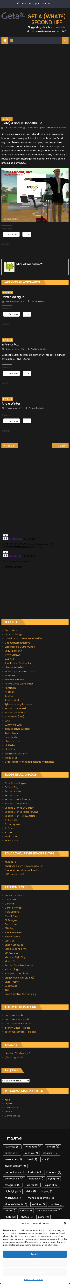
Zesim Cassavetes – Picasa (20, 1031)
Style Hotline (12, 981)
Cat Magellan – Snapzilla (18, 1023)
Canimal (9, 903)
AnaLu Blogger (38, 349)
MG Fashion (11, 953)
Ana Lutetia (11, 630)
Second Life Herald (15, 708)
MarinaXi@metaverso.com (20, 671)
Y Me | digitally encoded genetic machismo (29, 761)
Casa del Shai (12, 912)
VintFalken (10, 745)
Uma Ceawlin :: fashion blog (20, 994)
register (9, 1103)
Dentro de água (13, 297)
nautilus (56, 1204)
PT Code (9, 692)
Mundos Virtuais (16, 1204)
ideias (31, 1191)
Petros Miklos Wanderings (19, 683)
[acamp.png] (35, 195)
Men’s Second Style (16, 948)
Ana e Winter (11, 403)
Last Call (9, 940)
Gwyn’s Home (12, 655)
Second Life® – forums (17, 799)
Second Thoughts (15, 712)
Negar (35, 1263)
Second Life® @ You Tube (19, 807)
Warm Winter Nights (16, 753)
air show (31, 1153)
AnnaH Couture (13, 895)
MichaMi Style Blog (15, 957)
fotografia (13, 1185)
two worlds (11, 737)
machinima (14, 1198)
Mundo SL (10, 961)
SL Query (10, 828)
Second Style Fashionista (19, 965)
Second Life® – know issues (20, 816)
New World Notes (14, 679)
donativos (35, 1178)
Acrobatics (33, 1146)
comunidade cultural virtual (23, 1172)
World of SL (11, 757)
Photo (10, 1217)
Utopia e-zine (12, 741)
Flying (53, 1178)
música (38, 1204)
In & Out (9, 659)
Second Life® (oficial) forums (21, 811)
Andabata (10, 862)
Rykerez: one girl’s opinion (19, 704)
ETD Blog (9, 928)
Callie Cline (11, 899)
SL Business (11, 820)
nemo (10, 1210)
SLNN (7, 720)
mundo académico (41, 1198)
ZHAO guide (11, 840)
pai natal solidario (48, 1210)
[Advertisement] (35, 80)
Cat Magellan (38, 301)
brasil (32, 1159)
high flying (13, 1191)
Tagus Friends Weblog (17, 728)
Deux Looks (11, 924)
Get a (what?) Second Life (47, 19)
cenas (8, 1111)
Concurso (53, 1172)
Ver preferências (35, 1272)
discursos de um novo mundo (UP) (24, 866)
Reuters (9, 696)
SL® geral (7, 119)
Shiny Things (12, 969)
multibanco (11, 1107)
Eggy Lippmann (13, 651)
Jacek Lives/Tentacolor (18, 663)
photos (27, 1217)
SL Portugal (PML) (14, 716)
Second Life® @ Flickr (16, 803)
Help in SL (51, 1185)
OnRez (26, 1210)
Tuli (7, 990)
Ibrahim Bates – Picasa (17, 1027)
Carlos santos (12, 1115)
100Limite (12, 1146)
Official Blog (11, 787)
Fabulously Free (13, 932)
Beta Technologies (15, 783)
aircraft (53, 1146)
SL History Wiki (12, 824)
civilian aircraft (15, 1166)
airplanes (12, 1153)
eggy (7, 1099)
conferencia (14, 1178)
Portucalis (10, 688)
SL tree (8, 832)
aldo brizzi (50, 1153)
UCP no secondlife (15, 874)
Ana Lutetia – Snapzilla (17, 1019)
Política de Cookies (33, 1279)
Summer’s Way (13, 724)
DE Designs (11, 920)
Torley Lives (11, 733)
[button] (65, 1223)
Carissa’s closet (13, 907)
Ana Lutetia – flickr (15, 1015)
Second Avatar (13, 791)
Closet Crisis (12, 916)
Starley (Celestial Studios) (19, 977)
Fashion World (13, 936)
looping (47, 1191)
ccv (46, 1159)
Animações (13, 1159)
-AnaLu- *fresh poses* (17, 1053)
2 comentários (58, 127)
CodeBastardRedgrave (17, 642)
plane (43, 1217)
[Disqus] (35, 489)
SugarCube (11, 986)
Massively (10, 675)
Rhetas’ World (12, 700)
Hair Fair (32, 1185)
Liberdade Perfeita (15, 667)
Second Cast (12, 795)
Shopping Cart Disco (16, 973)
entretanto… (10, 344)
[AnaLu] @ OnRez (14, 1057)
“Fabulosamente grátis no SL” (12, 445)
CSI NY (61, 445)
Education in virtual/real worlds (22, 870)
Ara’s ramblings (13, 634)
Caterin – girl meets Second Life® (23, 638)
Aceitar (35, 1254)
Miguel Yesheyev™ (35, 127)
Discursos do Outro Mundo (20, 646)
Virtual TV (10, 749)
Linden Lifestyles (14, 944)
